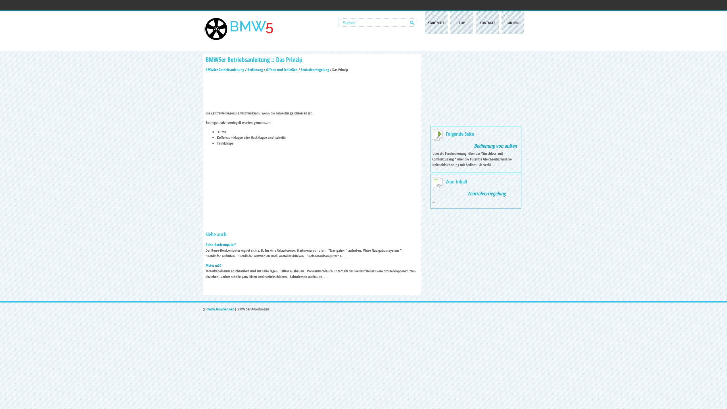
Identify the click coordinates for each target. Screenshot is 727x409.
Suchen (513, 22)
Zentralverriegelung (315, 69)
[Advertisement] (312, 89)
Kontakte (487, 22)
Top (462, 22)
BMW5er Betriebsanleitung (225, 69)
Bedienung (255, 69)
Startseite (436, 22)
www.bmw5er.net (220, 309)
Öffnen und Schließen (282, 69)
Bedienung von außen (495, 145)
